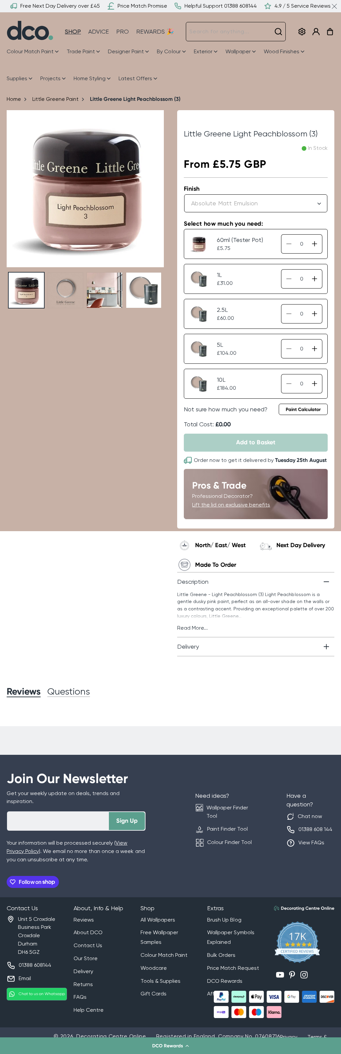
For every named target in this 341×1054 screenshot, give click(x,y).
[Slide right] (156, 189)
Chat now (310, 816)
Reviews (84, 920)
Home (14, 99)
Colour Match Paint (164, 955)
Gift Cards (154, 993)
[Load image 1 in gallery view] (26, 290)
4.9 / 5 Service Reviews (302, 6)
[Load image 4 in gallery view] (144, 290)
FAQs (80, 997)
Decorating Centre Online (111, 1036)
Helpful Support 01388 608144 (220, 6)
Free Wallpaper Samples (159, 937)
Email (25, 978)
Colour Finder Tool (229, 842)
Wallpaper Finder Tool (227, 811)
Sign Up (127, 820)
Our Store (86, 958)
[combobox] (236, 31)
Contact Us (88, 945)
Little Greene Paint (55, 99)
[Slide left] (14, 189)
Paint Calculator (303, 409)
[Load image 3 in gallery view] (105, 290)
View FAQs (311, 842)
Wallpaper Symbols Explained (230, 937)
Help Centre (89, 1010)
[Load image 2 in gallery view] (66, 290)
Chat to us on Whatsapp (42, 993)
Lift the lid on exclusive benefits (231, 505)
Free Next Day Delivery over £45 (60, 6)
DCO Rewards (224, 981)
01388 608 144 (315, 829)
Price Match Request (233, 968)
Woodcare (154, 968)
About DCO (88, 932)
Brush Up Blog (224, 920)
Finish (191, 188)
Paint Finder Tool (227, 829)
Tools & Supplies (160, 981)
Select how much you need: (223, 223)
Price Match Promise (142, 6)
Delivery (83, 971)
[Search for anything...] (278, 31)
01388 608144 (35, 965)
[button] (170, 1045)
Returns (83, 984)
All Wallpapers (158, 920)
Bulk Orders (221, 955)
